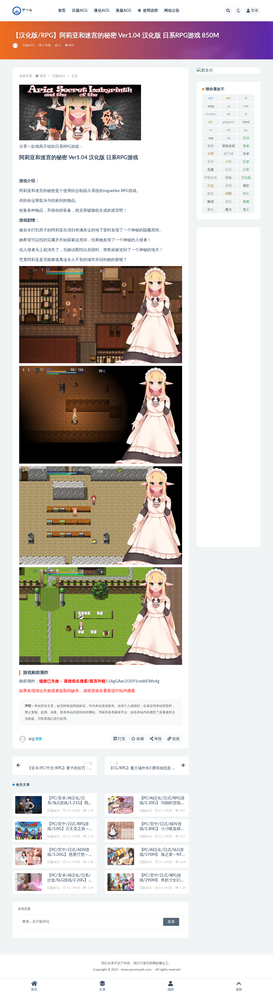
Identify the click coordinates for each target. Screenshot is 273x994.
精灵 (210, 193)
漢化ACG (101, 11)
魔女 (210, 209)
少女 (228, 161)
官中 (210, 161)
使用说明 (150, 11)
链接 (175, 739)
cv (228, 114)
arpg (211, 106)
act (210, 98)
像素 (210, 146)
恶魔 (210, 169)
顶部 (239, 989)
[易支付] (228, 70)
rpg (210, 138)
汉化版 (246, 177)
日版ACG (79, 11)
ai (246, 98)
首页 (62, 11)
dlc (210, 122)
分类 (102, 989)
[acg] (16, 45)
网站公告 (171, 11)
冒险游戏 (228, 146)
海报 (157, 739)
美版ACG (123, 11)
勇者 (246, 146)
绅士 (246, 193)
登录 (254, 11)
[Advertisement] (228, 387)
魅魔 (246, 201)
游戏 (228, 185)
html (246, 122)
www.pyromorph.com (136, 969)
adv (228, 98)
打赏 (121, 739)
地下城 (228, 153)
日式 (228, 169)
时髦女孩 (210, 177)
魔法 (228, 209)
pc (246, 130)
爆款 (246, 185)
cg (228, 106)
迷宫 (228, 201)
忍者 (246, 161)
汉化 (228, 177)
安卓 (246, 153)
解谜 (210, 201)
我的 (170, 989)
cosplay (210, 114)
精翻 (228, 193)
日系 (246, 169)
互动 (246, 138)
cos (246, 106)
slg (228, 138)
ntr (228, 130)
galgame (228, 122)
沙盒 (210, 185)
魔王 (246, 209)
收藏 (139, 739)
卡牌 (210, 153)
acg (35, 739)
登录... (26, 921)
